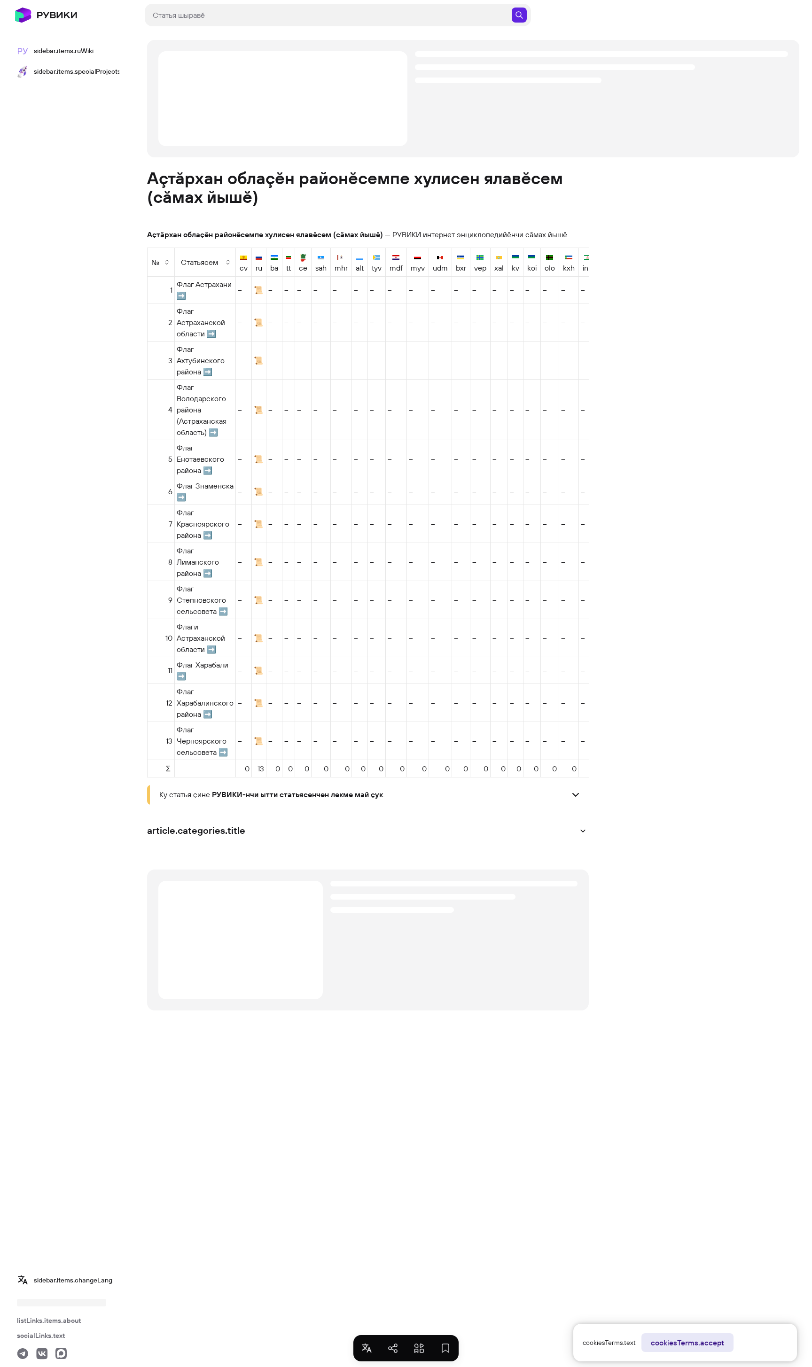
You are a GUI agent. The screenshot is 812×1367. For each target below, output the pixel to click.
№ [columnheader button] (155, 262)
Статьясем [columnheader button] (199, 262)
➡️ (181, 295)
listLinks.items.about (49, 1320)
